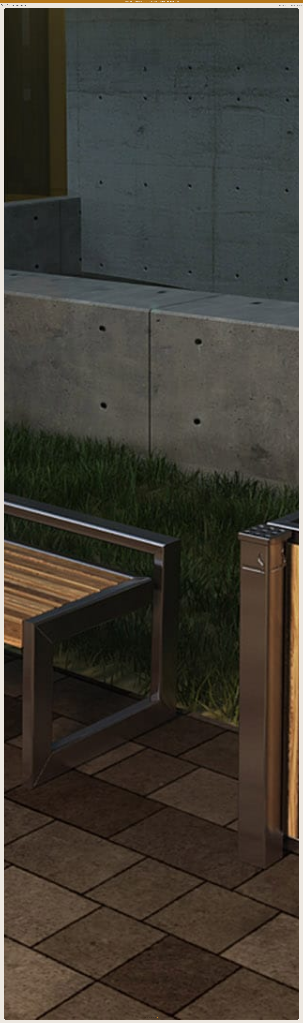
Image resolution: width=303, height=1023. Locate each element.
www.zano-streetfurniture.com (169, 1)
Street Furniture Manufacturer (14, 5)
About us (292, 5)
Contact (299, 5)
